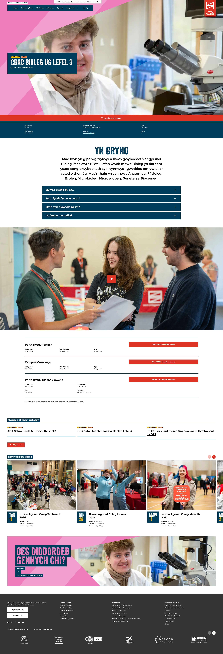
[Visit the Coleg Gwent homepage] (210, 8)
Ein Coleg (39, 8)
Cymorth (60, 8)
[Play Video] (111, 279)
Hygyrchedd (169, 621)
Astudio (15, 8)
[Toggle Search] (87, 8)
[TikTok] (15, 622)
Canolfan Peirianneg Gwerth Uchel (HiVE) (126, 619)
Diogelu (167, 611)
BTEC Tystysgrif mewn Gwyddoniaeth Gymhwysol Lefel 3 (180, 433)
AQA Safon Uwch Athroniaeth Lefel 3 (31, 431)
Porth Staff (37, 629)
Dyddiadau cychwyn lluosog (91, 128)
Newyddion (96, 2)
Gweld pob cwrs (16, 445)
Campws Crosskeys (119, 611)
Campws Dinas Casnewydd (121, 608)
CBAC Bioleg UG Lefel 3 (20, 2)
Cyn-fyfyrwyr (64, 613)
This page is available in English (17, 629)
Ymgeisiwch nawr (111, 118)
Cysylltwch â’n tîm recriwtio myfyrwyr (29, 575)
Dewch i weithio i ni (86, 2)
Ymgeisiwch (20, 568)
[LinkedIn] (19, 622)
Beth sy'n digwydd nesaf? (63, 207)
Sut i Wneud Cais (60, 2)
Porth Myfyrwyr (47, 629)
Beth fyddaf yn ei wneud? (63, 198)
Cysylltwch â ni (17, 610)
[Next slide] (214, 457)
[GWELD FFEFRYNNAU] (211, 651)
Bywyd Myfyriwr (27, 8)
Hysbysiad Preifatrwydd (173, 605)
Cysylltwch (70, 8)
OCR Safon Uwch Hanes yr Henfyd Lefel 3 (104, 431)
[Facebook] (8, 622)
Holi (18, 572)
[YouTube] (23, 622)
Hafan (9, 2)
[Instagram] (12, 622)
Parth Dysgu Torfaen (119, 613)
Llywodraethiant (170, 619)
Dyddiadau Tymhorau (67, 619)
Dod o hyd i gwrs (66, 605)
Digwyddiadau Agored (73, 2)
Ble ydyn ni (17, 615)
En (83, 8)
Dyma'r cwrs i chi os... (60, 190)
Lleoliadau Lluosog (89, 133)
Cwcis (167, 624)
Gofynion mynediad (59, 215)
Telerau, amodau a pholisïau (174, 608)
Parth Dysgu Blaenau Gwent (122, 605)
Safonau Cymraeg (171, 613)
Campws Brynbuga (119, 616)
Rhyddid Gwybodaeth (172, 616)
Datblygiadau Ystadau (120, 621)
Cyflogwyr (50, 8)
